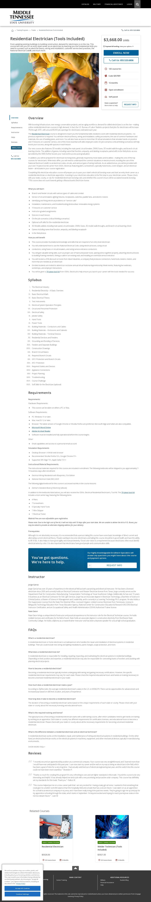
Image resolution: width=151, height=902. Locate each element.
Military (102, 880)
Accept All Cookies (22, 888)
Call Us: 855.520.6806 (130, 30)
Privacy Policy (78, 896)
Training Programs (22, 30)
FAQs (13, 137)
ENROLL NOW (121, 52)
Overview (14, 118)
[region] (22, 882)
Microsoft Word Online (41, 427)
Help (102, 885)
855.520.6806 (16, 159)
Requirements (16, 127)
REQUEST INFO (130, 104)
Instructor (15, 132)
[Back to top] (75, 877)
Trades (33, 30)
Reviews (14, 142)
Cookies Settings (22, 894)
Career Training (61, 880)
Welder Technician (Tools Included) (110, 848)
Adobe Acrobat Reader (41, 431)
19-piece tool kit (53, 271)
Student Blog (124, 880)
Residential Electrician (41, 134)
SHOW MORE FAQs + (36, 747)
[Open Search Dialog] (137, 4)
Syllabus (14, 123)
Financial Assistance (107, 882)
